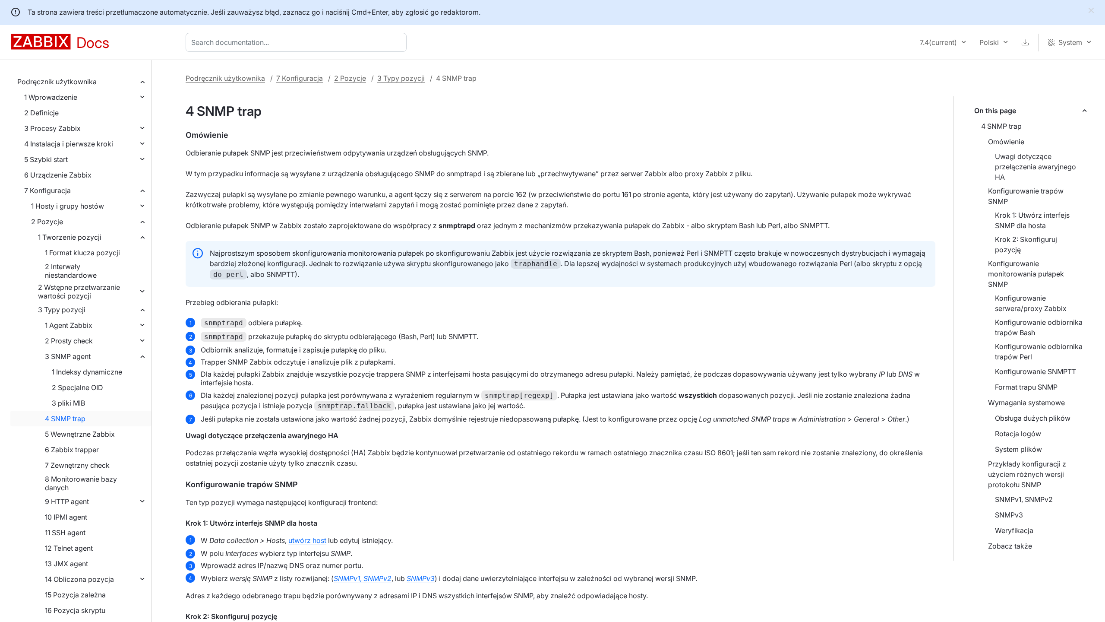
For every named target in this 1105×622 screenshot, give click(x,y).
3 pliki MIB (68, 403)
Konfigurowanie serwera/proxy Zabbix (1031, 303)
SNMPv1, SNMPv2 (1024, 499)
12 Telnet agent (69, 548)
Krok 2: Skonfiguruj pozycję (1026, 244)
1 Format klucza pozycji (82, 252)
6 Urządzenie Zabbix (58, 175)
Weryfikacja (1014, 530)
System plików (1018, 449)
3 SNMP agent (68, 356)
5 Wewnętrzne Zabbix (80, 434)
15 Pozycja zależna (75, 594)
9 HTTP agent (67, 501)
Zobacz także (1010, 546)
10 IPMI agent (66, 517)
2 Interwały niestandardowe (71, 270)
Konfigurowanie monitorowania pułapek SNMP (1026, 274)
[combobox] (298, 42)
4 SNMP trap (65, 418)
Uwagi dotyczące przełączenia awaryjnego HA (1035, 166)
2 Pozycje (47, 221)
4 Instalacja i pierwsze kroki (68, 144)
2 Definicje (41, 112)
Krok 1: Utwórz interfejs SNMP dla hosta (1032, 220)
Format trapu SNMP (1026, 387)
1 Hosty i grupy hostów (67, 206)
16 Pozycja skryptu (75, 610)
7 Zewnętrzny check (77, 465)
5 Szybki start (46, 159)
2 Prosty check (69, 340)
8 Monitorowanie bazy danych (81, 483)
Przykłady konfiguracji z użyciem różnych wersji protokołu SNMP (1027, 474)
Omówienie (1006, 141)
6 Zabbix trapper (72, 449)
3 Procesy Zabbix (52, 128)
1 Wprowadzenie (50, 97)
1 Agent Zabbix (68, 325)
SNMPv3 (1009, 515)
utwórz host (307, 540)
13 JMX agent (66, 563)
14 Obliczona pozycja (79, 579)
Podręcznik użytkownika (57, 81)
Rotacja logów (1018, 433)
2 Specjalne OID (77, 387)
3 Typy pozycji (61, 309)
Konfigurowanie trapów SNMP (1026, 196)
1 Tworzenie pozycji (69, 237)
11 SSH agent (65, 532)
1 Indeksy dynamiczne (87, 372)
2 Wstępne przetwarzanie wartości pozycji (79, 291)
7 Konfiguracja (47, 190)
